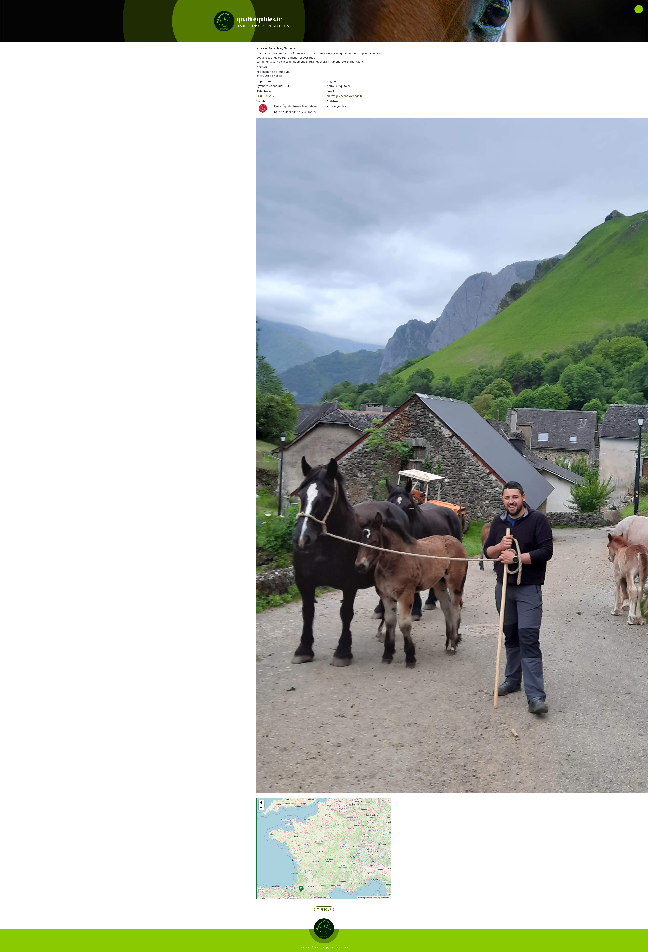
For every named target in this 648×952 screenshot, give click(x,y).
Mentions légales (309, 947)
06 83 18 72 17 (265, 96)
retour (325, 909)
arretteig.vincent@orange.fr (344, 96)
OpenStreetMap (373, 897)
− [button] (261, 807)
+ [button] (261, 802)
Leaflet (361, 897)
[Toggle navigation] (638, 9)
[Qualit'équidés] (224, 21)
